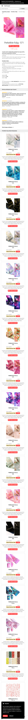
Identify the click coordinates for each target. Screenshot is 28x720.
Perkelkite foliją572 (13, 150)
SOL (2, 718)
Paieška (23, 8)
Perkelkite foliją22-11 (13, 635)
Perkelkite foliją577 (13, 311)
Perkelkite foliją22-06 (13, 602)
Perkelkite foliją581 (13, 441)
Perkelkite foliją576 (13, 279)
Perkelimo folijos (14, 11)
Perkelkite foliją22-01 (13, 570)
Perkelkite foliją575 (13, 247)
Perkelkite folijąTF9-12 (13, 699)
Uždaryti (11, 716)
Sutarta (5, 716)
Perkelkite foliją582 (13, 473)
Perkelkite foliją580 (13, 408)
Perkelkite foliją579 (13, 376)
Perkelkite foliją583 (13, 505)
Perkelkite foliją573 (13, 182)
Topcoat (7, 6)
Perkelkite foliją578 (13, 344)
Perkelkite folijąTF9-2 (13, 667)
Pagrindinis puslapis (6, 11)
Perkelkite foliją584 (13, 538)
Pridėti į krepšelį (15, 46)
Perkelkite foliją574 (13, 214)
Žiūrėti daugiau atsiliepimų (7, 127)
